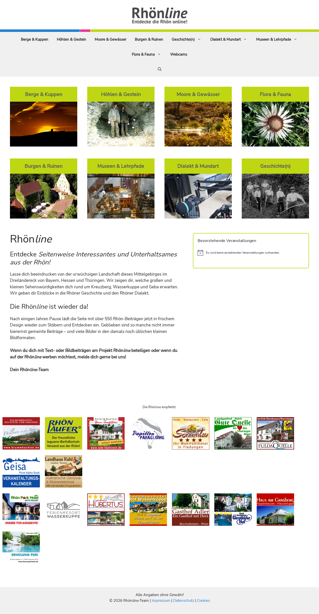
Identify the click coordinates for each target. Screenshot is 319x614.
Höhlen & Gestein (71, 39)
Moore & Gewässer (110, 39)
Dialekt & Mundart (225, 39)
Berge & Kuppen (34, 39)
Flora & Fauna (143, 54)
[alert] (251, 253)
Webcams (178, 54)
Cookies (203, 600)
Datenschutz (183, 600)
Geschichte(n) (183, 39)
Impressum (161, 600)
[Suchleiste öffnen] (159, 69)
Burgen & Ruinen (149, 39)
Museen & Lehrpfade (273, 39)
